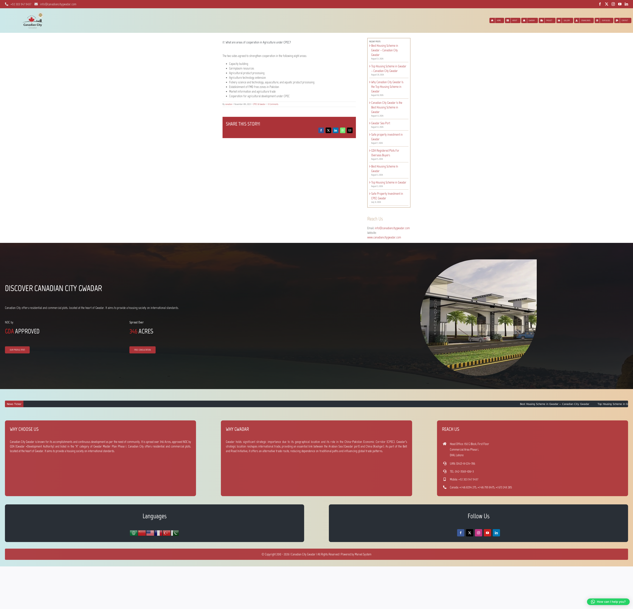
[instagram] (613, 4)
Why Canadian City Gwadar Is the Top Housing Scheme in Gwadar (387, 86)
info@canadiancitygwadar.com (392, 228)
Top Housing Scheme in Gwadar (388, 182)
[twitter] (606, 4)
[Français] (158, 533)
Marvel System (363, 554)
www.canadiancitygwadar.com (384, 237)
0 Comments (273, 104)
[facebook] (600, 4)
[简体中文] (142, 533)
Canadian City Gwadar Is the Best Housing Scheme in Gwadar (386, 107)
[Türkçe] (167, 533)
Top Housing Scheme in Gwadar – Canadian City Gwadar (559, 404)
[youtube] (619, 4)
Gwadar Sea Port (380, 123)
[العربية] (134, 533)
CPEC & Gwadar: (259, 104)
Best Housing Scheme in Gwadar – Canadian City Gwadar (384, 50)
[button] (608, 601)
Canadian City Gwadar (303, 554)
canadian (228, 104)
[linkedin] (626, 4)
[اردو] (175, 533)
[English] (150, 533)
